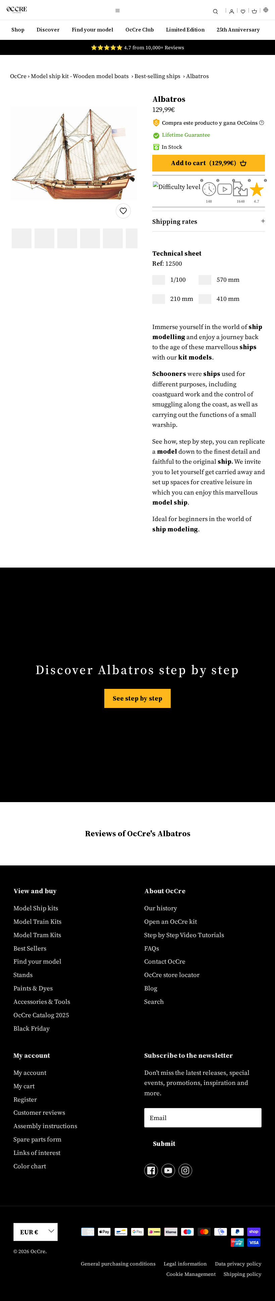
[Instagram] (185, 1170)
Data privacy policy (238, 1263)
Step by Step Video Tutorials (184, 934)
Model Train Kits (37, 921)
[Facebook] (151, 1170)
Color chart (29, 1166)
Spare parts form (37, 1139)
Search (154, 1001)
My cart (24, 1086)
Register (25, 1099)
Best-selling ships (157, 76)
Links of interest (36, 1152)
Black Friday (31, 1028)
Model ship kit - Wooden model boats (80, 76)
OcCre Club (139, 29)
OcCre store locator (172, 974)
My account (29, 1072)
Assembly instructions (45, 1125)
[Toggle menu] (117, 10)
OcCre (18, 76)
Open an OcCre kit (170, 921)
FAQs (151, 948)
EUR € (29, 1232)
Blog (150, 988)
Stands (23, 974)
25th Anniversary (238, 29)
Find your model (92, 29)
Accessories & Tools (41, 1001)
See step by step (137, 698)
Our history (160, 908)
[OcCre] (17, 10)
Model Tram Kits (37, 934)
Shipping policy (243, 1274)
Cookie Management (191, 1274)
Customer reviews (39, 1112)
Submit (164, 1143)
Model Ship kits (35, 908)
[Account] (231, 10)
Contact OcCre (164, 961)
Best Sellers (29, 948)
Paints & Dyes (33, 988)
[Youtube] (168, 1170)
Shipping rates (174, 221)
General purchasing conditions (118, 1263)
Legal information (185, 1263)
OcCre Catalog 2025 (41, 1015)
